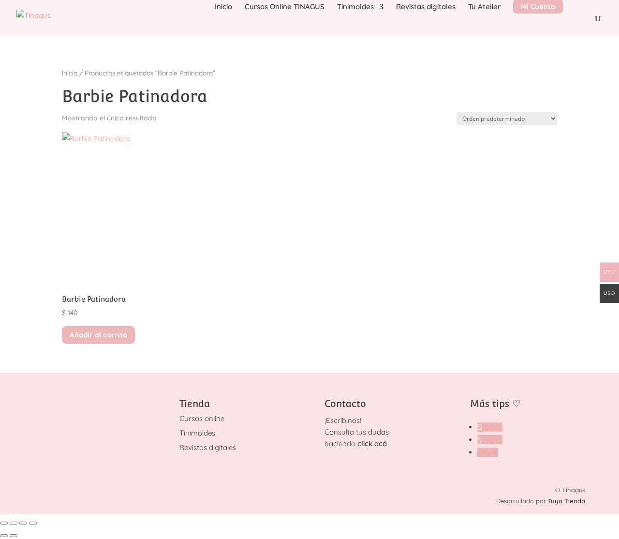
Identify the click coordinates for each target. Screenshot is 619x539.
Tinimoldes (355, 7)
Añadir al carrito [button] (98, 334)
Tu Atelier (484, 7)
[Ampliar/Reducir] (4, 523)
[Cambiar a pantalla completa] (13, 523)
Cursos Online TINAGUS (284, 7)
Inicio (223, 7)
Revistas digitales (426, 7)
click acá (372, 443)
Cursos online (201, 418)
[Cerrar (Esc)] (33, 523)
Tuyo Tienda (566, 501)
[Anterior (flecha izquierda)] (4, 535)
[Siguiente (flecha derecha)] (13, 535)
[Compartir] (23, 523)
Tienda (194, 403)
